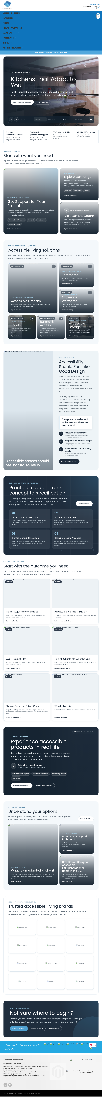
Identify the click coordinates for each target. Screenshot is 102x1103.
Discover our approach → (69, 461)
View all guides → (85, 819)
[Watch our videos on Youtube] (10, 1084)
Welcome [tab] (24, 119)
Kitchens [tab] (37, 119)
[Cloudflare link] (57, 1063)
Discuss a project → (84, 503)
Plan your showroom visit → (21, 785)
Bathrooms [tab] (51, 119)
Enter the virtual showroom (44, 785)
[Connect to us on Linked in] (5, 1084)
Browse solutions (54, 1028)
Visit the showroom (37, 1028)
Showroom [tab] (78, 119)
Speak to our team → (18, 1028)
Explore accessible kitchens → (22, 102)
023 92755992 (27, 1068)
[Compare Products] (98, 8)
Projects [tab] (64, 119)
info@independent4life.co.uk (91, 6)
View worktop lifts (42, 102)
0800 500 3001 (95, 4)
